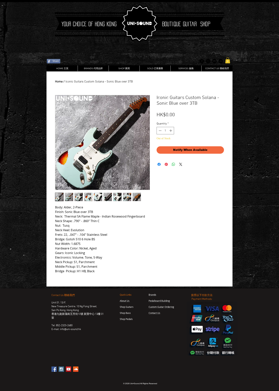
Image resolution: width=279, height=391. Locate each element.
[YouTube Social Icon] (68, 369)
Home (59, 82)
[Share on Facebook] (159, 164)
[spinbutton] (165, 130)
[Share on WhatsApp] (173, 164)
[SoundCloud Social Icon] (75, 369)
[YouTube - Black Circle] (214, 61)
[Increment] (171, 130)
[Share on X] (180, 164)
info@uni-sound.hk (70, 329)
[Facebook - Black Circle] (202, 61)
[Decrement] (159, 130)
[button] (227, 60)
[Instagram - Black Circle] (208, 61)
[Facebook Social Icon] (54, 369)
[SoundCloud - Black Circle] (220, 61)
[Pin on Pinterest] (166, 164)
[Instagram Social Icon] (61, 369)
